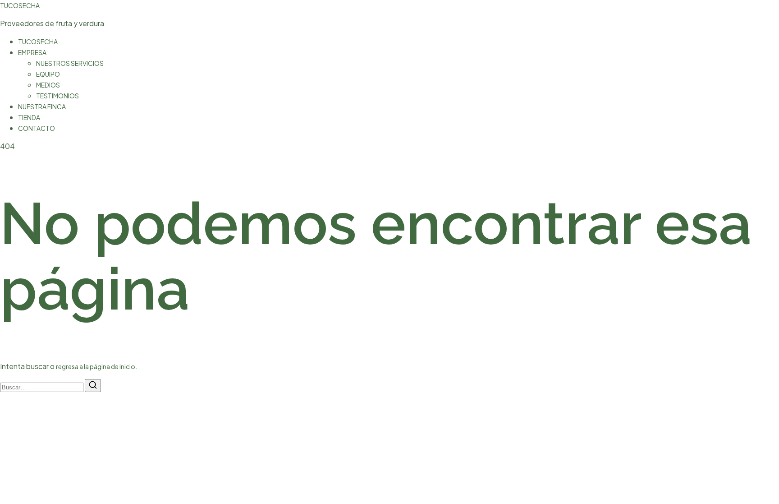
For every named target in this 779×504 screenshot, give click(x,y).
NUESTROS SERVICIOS (70, 63)
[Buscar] (93, 385)
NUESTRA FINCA (42, 106)
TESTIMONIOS (57, 96)
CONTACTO (36, 128)
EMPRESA (32, 52)
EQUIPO (48, 74)
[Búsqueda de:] (42, 386)
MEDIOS (48, 85)
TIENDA (29, 117)
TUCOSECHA (20, 5)
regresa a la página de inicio (95, 366)
